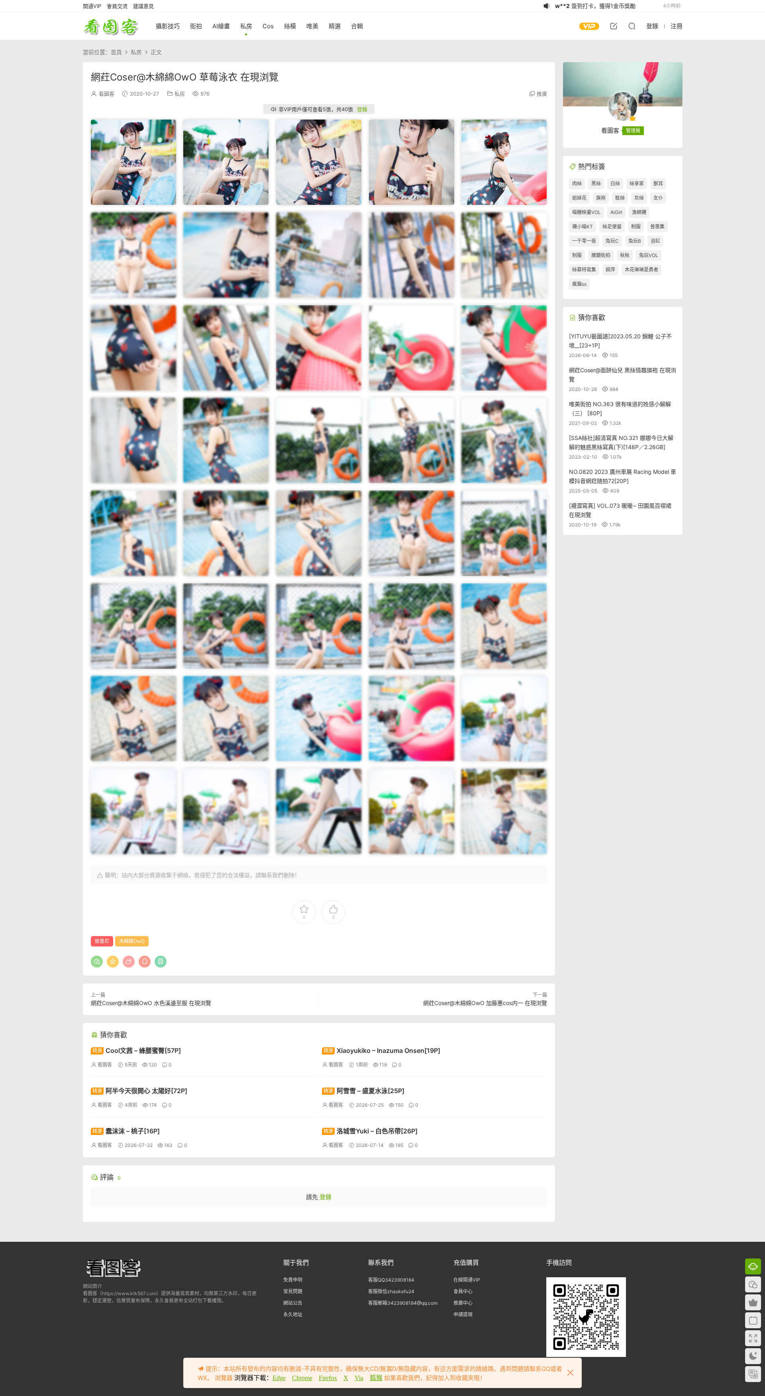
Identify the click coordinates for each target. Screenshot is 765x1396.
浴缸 (655, 241)
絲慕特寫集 (584, 270)
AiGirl (616, 212)
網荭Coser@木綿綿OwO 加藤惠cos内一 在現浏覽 (485, 1002)
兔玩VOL (648, 255)
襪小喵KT (582, 227)
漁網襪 (639, 212)
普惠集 (657, 227)
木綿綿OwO (132, 941)
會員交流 (117, 6)
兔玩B (634, 241)
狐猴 (376, 1377)
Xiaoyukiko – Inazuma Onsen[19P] (382, 1050)
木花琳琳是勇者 (641, 270)
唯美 (312, 26)
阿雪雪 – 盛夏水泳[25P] (364, 1091)
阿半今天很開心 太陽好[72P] (139, 1091)
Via (359, 1377)
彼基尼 (102, 941)
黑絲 (596, 184)
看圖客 (111, 26)
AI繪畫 (221, 26)
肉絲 (577, 184)
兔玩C (612, 241)
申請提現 (463, 1314)
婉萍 (610, 270)
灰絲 (639, 198)
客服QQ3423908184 (391, 1280)
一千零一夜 (584, 241)
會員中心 (463, 1291)
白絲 (615, 184)
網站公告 (292, 1303)
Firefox (328, 1377)
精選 (335, 26)
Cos (268, 26)
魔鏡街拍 (600, 255)
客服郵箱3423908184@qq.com (402, 1303)
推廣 (542, 93)
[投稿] (614, 26)
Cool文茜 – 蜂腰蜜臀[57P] (136, 1050)
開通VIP (92, 6)
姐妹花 (579, 198)
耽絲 (620, 198)
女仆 (658, 198)
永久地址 (292, 1314)
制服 (636, 227)
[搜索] (632, 26)
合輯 (357, 26)
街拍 (196, 26)
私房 (246, 26)
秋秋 (625, 255)
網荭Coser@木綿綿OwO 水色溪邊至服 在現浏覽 (151, 1002)
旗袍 (601, 198)
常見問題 (292, 1291)
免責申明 (292, 1280)
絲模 (290, 26)
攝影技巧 (168, 26)
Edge (279, 1377)
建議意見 (143, 6)
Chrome (302, 1377)
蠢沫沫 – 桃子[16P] (126, 1131)
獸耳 (658, 184)
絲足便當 (612, 227)
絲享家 (637, 184)
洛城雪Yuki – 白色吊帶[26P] (371, 1131)
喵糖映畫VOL (586, 212)
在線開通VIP (466, 1280)
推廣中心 (463, 1303)
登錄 (362, 109)
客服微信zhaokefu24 (391, 1291)
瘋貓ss (579, 284)
